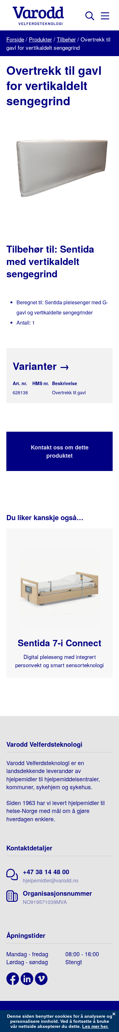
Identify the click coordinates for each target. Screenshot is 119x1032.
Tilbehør (66, 39)
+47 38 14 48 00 (46, 871)
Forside (15, 39)
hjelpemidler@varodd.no (50, 880)
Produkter (40, 39)
